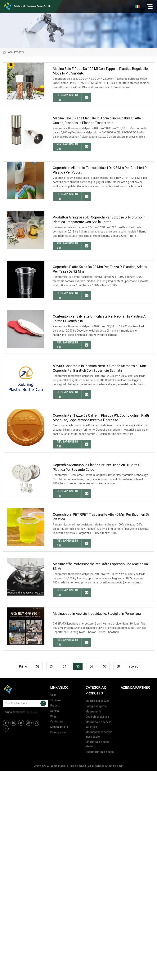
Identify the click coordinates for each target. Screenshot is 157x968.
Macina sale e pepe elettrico (97, 744)
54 (64, 666)
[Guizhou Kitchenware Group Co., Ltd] (22, 689)
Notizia (54, 710)
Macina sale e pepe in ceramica (98, 724)
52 (37, 666)
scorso (133, 666)
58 (118, 666)
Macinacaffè (93, 711)
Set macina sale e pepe (100, 751)
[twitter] (21, 723)
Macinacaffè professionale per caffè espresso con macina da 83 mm (100, 566)
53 (51, 666)
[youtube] (29, 723)
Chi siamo (56, 700)
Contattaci (56, 721)
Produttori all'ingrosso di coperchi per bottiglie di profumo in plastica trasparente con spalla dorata (99, 219)
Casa (10, 52)
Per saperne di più (67, 97)
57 (104, 666)
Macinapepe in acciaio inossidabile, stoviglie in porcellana (97, 613)
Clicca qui (31, 712)
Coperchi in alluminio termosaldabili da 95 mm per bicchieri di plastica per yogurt (100, 170)
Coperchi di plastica (97, 716)
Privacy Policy (58, 732)
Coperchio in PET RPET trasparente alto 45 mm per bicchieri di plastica (101, 516)
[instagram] (36, 723)
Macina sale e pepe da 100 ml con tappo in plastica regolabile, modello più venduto (100, 71)
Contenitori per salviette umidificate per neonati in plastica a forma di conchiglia (99, 318)
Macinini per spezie (97, 700)
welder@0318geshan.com (109, 765)
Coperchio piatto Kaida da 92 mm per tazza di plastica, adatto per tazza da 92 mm (100, 269)
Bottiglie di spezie (96, 706)
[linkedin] (13, 723)
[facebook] (6, 723)
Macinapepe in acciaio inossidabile (99, 734)
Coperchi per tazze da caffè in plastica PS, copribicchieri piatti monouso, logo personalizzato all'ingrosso (101, 417)
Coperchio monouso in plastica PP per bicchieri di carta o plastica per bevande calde (97, 467)
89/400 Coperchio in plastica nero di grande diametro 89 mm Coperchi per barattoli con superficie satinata (99, 368)
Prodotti (55, 705)
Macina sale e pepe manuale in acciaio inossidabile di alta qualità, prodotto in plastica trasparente (97, 120)
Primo (23, 666)
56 (91, 666)
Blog (53, 716)
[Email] (43, 703)
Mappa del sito (59, 726)
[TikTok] (6, 728)
